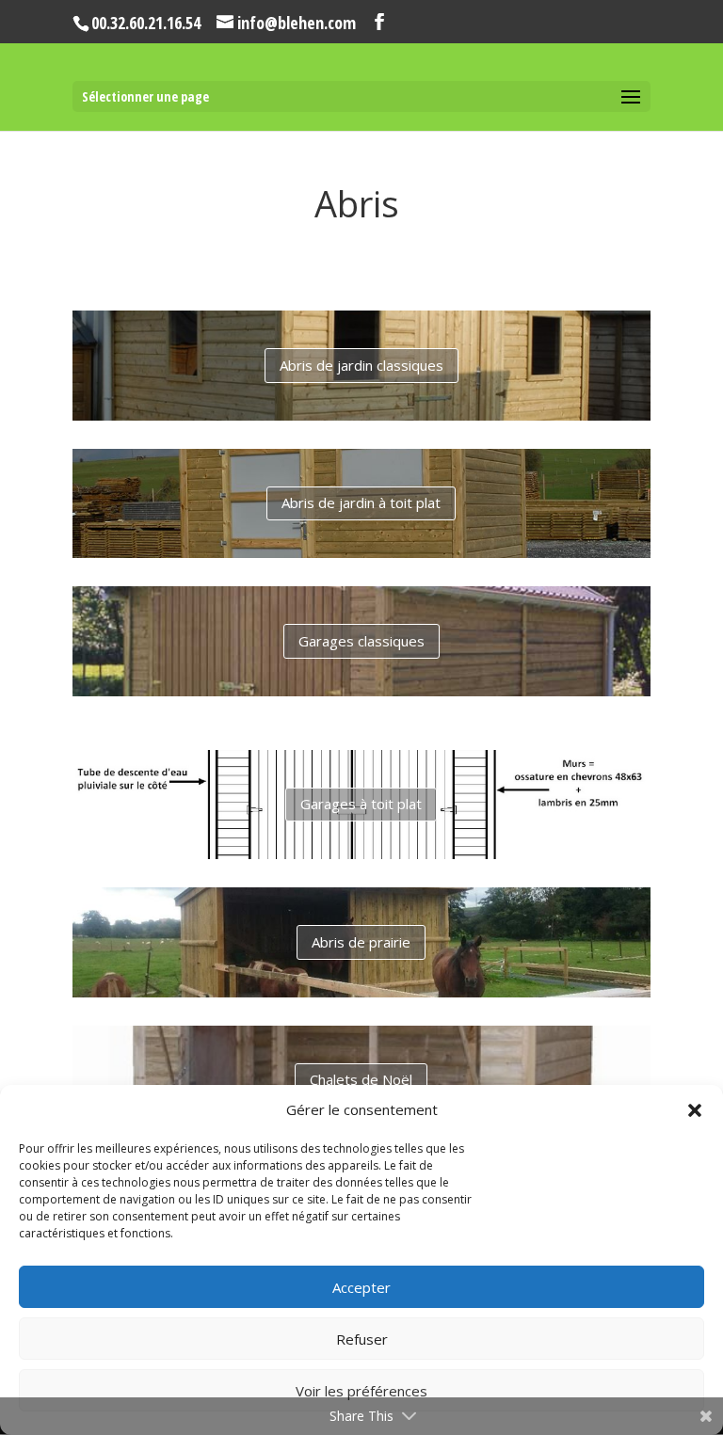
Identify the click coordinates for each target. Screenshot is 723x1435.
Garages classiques (361, 640)
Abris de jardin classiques (361, 365)
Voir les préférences (361, 1390)
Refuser (362, 1339)
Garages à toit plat (361, 803)
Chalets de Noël (361, 1079)
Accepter (361, 1287)
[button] (694, 1110)
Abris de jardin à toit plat (361, 502)
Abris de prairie (361, 942)
